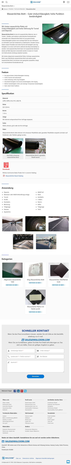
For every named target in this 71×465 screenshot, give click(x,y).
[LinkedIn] (19, 391)
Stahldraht (5, 433)
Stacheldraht (28, 410)
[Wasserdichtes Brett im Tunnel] (35, 223)
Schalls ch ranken (7, 419)
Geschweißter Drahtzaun (31, 408)
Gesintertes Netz (7, 408)
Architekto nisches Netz (55, 400)
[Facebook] (15, 391)
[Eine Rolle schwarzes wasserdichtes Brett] (13, 146)
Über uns (18, 458)
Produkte (11, 9)
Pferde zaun (28, 419)
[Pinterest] (22, 391)
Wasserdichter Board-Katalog (14, 176)
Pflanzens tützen (29, 423)
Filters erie (6, 400)
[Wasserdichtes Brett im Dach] (46, 241)
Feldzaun (27, 418)
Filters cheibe (6, 402)
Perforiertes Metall (52, 408)
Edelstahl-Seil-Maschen (54, 404)
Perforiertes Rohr (7, 404)
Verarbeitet (51, 413)
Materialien (6, 426)
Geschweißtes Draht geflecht (55, 410)
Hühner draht (28, 416)
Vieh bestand (29, 413)
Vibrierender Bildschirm (31, 429)
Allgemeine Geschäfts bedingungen (45, 458)
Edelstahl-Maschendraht (9, 429)
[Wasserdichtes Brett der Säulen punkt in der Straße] (58, 223)
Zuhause (6, 9)
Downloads (6, 169)
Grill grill (50, 418)
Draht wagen (51, 419)
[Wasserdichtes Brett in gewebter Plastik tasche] (35, 146)
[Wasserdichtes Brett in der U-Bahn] (23, 241)
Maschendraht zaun (30, 404)
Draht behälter (51, 416)
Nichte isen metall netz (9, 431)
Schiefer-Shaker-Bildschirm (32, 431)
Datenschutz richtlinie (28, 458)
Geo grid (5, 423)
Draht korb (50, 423)
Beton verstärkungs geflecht (10, 418)
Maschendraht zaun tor (31, 406)
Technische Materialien (19, 9)
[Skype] (25, 391)
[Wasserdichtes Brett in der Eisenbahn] (12, 223)
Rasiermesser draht (30, 402)
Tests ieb (50, 421)
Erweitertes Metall (52, 402)
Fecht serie (28, 400)
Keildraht (5, 410)
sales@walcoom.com (37, 339)
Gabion (4, 416)
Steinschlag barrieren (8, 421)
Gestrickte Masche (7, 406)
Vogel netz (28, 421)
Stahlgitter (50, 406)
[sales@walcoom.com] (68, 2)
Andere (27, 426)
